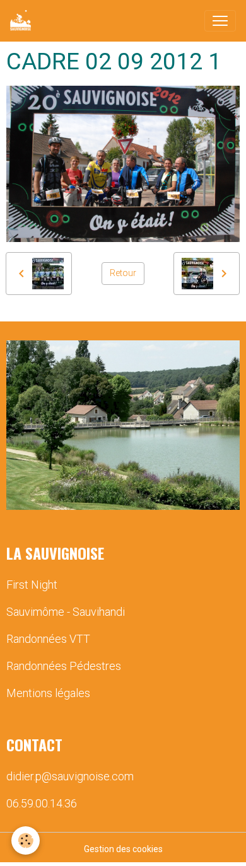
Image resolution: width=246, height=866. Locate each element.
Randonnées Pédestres (63, 666)
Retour (123, 273)
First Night (31, 584)
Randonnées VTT (48, 638)
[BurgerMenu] (220, 21)
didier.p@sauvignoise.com (70, 776)
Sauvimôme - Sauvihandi (65, 611)
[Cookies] (25, 840)
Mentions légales (48, 693)
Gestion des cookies (123, 849)
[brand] (23, 21)
